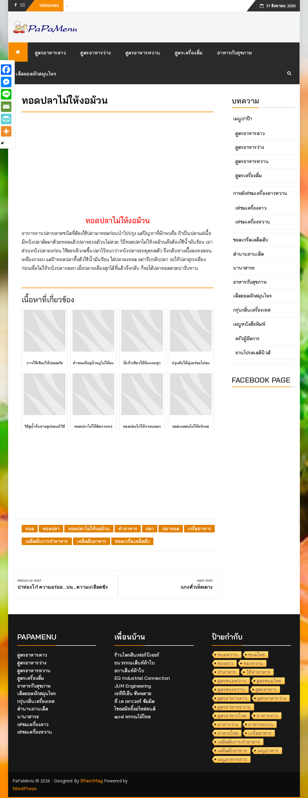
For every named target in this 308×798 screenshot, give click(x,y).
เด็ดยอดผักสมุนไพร (36, 74)
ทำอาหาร (127, 528)
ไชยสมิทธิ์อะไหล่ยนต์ (135, 709)
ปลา (150, 528)
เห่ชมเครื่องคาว (250, 208)
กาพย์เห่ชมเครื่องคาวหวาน (260, 193)
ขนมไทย (256, 655)
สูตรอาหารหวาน (142, 53)
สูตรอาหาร (266, 689)
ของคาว (225, 663)
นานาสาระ (244, 268)
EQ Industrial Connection (142, 678)
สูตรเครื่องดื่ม (189, 53)
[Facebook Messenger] (6, 82)
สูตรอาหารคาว (50, 53)
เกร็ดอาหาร (199, 528)
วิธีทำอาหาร (258, 672)
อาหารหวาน (260, 724)
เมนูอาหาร (268, 750)
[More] (6, 131)
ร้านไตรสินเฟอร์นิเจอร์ (136, 655)
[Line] (6, 94)
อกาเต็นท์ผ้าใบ (129, 670)
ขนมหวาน (228, 655)
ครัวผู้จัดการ (247, 338)
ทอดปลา (51, 528)
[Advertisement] (118, 159)
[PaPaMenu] (18, 52)
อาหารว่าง (228, 724)
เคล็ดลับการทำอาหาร (46, 541)
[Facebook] (6, 69)
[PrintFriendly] (6, 119)
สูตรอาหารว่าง (95, 53)
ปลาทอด (170, 528)
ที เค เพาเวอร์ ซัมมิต (134, 701)
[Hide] (2, 143)
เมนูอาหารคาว (232, 759)
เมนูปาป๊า (242, 119)
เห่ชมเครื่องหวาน (252, 222)
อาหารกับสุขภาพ (234, 53)
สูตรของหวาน (231, 689)
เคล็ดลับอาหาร (91, 541)
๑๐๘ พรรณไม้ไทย (132, 716)
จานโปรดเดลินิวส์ (252, 353)
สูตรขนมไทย (269, 681)
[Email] (6, 106)
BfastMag (91, 781)
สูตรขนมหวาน (232, 681)
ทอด (29, 528)
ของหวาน (253, 663)
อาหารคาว (267, 716)
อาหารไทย (228, 733)
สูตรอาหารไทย (232, 716)
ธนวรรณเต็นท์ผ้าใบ (134, 663)
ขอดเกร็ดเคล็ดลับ (132, 541)
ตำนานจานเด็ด (248, 254)
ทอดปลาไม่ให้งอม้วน (89, 528)
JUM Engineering (132, 686)
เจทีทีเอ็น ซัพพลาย (132, 693)
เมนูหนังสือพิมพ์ (249, 324)
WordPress (25, 788)
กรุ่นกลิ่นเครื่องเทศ (251, 310)
